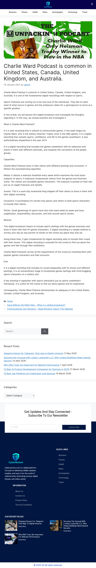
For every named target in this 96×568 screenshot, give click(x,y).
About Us (19, 491)
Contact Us (20, 496)
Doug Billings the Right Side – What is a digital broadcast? (36, 305)
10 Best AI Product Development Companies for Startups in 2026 (36, 369)
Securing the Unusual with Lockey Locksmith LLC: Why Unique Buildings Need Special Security (76, 524)
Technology (72, 12)
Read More (22, 526)
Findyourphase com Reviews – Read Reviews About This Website (40, 309)
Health (35, 12)
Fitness (25, 12)
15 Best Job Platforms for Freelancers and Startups (29, 373)
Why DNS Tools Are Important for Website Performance (32, 365)
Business (12, 12)
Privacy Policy (21, 500)
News (45, 12)
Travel (84, 12)
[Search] (44, 331)
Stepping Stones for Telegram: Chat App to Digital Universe (33, 353)
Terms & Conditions (23, 505)
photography (57, 12)
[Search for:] (22, 331)
